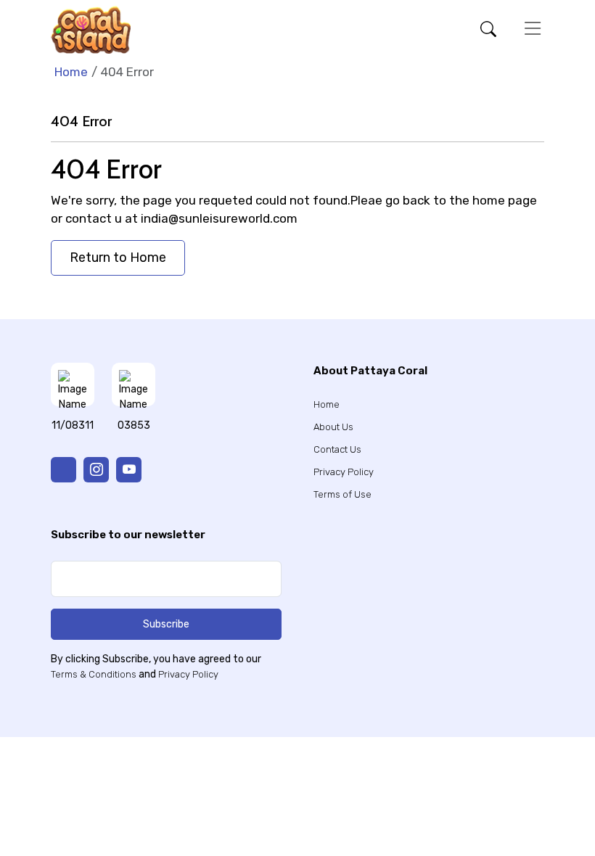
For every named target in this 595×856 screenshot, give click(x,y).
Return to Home (118, 258)
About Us (333, 426)
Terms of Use (342, 494)
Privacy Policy (343, 471)
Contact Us (337, 449)
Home (71, 72)
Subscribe (166, 624)
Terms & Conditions (93, 674)
